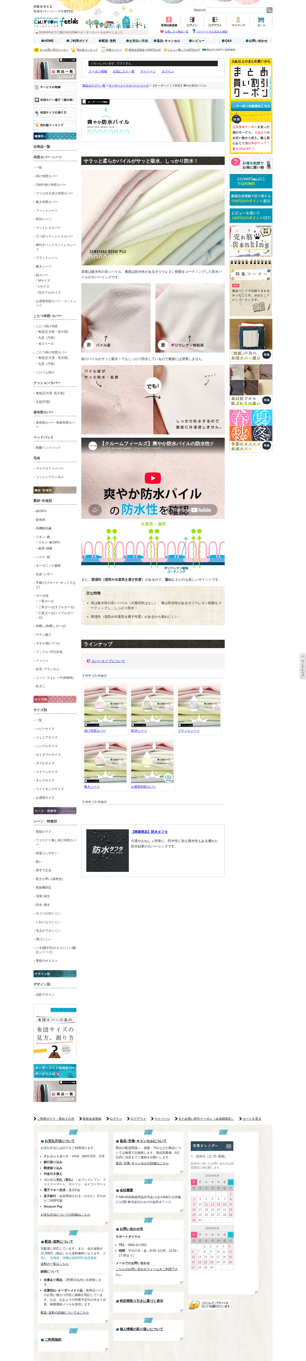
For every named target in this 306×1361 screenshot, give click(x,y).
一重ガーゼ (46, 601)
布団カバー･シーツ (47, 157)
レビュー (198, 41)
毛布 (36, 458)
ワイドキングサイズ (50, 789)
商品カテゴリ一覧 (93, 85)
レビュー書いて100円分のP (184, 50)
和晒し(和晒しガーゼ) (51, 626)
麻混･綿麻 (45, 548)
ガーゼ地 (42, 595)
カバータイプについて (108, 661)
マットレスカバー (48, 228)
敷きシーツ (43, 266)
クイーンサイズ (47, 772)
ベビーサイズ (45, 729)
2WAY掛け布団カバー (51, 184)
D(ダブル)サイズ (49, 292)
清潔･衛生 (43, 896)
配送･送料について (59, 1241)
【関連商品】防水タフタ (149, 832)
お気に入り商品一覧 (176, 31)
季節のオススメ (47, 960)
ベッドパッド (43, 437)
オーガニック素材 (48, 565)
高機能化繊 (43, 528)
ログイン (168, 71)
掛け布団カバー (47, 176)
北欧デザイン (45, 994)
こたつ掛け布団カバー (51, 352)
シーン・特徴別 (45, 821)
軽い (39, 862)
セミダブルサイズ (48, 754)
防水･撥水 (43, 905)
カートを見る (252, 1119)
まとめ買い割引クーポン (53, 50)
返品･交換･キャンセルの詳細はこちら (142, 1163)
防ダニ (40, 686)
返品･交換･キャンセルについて (143, 1141)
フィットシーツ (47, 210)
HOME (49, 41)
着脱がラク (43, 831)
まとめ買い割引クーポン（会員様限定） (206, 1119)
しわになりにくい (48, 922)
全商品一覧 (41, 146)
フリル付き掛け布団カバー (54, 193)
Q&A (228, 41)
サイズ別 (40, 710)
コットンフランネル (50, 477)
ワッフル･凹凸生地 (49, 652)
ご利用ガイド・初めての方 (55, 1119)
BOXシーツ (44, 219)
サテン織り (43, 634)
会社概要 (126, 1190)
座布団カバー (43, 412)
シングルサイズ (47, 746)
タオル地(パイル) (48, 643)
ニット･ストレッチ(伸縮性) (55, 677)
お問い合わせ (258, 41)
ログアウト (138, 1119)
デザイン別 (41, 984)
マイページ (148, 71)
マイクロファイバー (50, 468)
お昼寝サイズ (45, 797)
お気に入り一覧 (124, 71)
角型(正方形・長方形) (53, 331)
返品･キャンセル (168, 41)
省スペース (46, 343)
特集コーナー (114, 50)
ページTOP (303, 666)
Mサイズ (44, 280)
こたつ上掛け (45, 372)
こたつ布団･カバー (47, 316)
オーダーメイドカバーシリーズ (129, 85)
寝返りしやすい (47, 853)
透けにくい (43, 939)
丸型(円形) (43, 402)
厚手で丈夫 (43, 870)
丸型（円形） (47, 337)
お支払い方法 (138, 41)
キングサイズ (45, 780)
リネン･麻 (43, 537)
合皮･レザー (44, 574)
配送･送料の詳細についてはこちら (65, 1312)
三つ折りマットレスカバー (54, 236)
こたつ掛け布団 (47, 326)
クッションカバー (46, 383)
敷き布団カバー (47, 202)
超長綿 (40, 519)
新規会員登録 (92, 1119)
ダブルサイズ (45, 763)
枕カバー (42, 275)
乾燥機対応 (43, 887)
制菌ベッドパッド (48, 447)
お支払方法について (60, 1141)
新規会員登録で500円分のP (145, 50)
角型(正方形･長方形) (50, 393)
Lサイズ (43, 286)
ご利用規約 (53, 1339)
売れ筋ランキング (87, 50)
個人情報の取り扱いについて (141, 1329)
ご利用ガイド (79, 41)
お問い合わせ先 (131, 1229)
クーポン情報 (97, 71)
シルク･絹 (43, 557)
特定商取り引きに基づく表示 (141, 1301)
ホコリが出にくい (48, 913)
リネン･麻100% (49, 542)
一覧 (39, 167)
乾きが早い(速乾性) (49, 879)
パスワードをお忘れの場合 (212, 31)
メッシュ (42, 660)
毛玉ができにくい (48, 930)
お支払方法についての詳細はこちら (65, 1214)
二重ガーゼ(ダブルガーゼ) (56, 607)
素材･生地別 (42, 501)
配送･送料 (109, 41)
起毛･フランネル (47, 669)
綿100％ (41, 511)
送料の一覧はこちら (55, 1264)
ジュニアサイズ (47, 737)
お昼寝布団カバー (143, 786)
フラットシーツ (47, 258)
